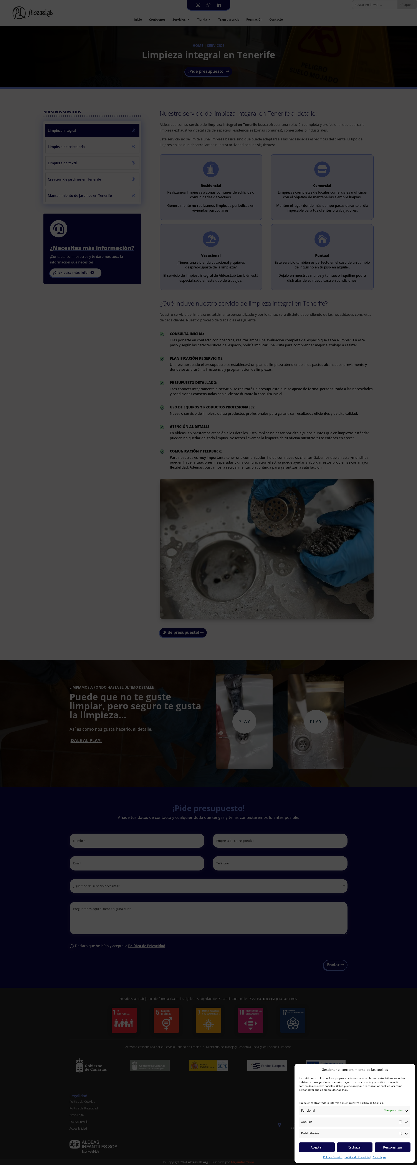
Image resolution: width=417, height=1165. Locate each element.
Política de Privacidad (358, 1157)
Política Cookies (333, 1157)
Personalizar (392, 1147)
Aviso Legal (379, 1157)
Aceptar (317, 1147)
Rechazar (355, 1147)
